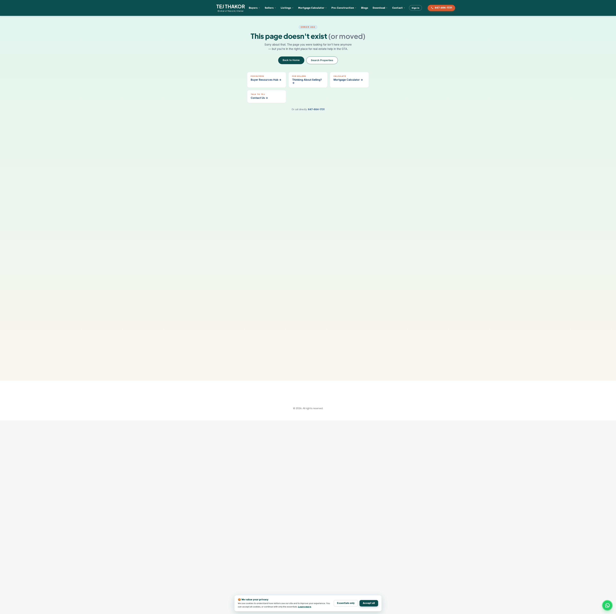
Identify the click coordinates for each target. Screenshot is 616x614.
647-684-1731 (443, 7)
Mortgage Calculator (311, 7)
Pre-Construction (342, 7)
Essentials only (346, 603)
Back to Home (291, 60)
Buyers (253, 7)
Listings (286, 7)
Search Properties (322, 60)
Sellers (269, 7)
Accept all (369, 603)
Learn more (304, 606)
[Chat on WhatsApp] (607, 605)
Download (379, 7)
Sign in (415, 8)
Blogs (364, 7)
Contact (397, 7)
